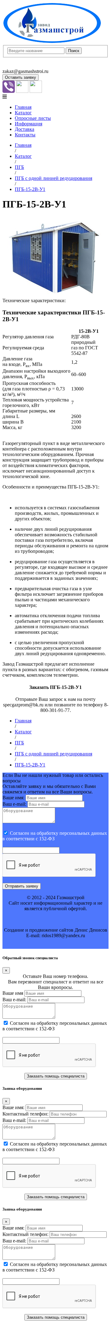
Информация (28, 123)
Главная (23, 107)
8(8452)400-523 (18, 65)
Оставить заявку (20, 77)
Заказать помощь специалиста (55, 1076)
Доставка (24, 129)
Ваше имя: (13, 797)
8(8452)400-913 (18, 60)
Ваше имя (12, 993)
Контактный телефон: (25, 1113)
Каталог (23, 112)
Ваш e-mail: (14, 804)
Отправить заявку (21, 886)
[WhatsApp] (22, 91)
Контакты (25, 134)
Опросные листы (33, 118)
